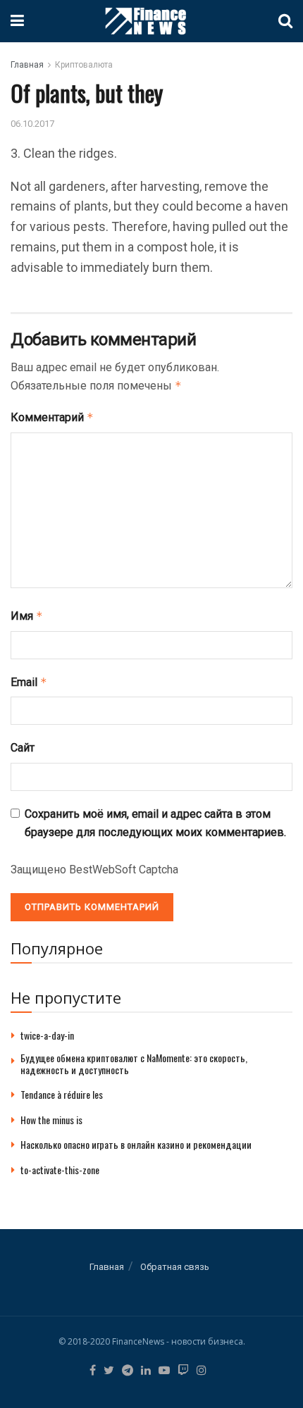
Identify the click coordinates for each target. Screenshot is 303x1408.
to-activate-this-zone (59, 1169)
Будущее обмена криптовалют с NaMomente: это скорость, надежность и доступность (133, 1063)
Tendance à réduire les (61, 1094)
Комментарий (52, 417)
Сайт (23, 747)
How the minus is (51, 1119)
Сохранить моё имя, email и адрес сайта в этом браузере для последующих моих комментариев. (155, 823)
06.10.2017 (32, 123)
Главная (27, 65)
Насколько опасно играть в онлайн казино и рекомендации (136, 1144)
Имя (27, 616)
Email (29, 682)
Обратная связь (174, 1266)
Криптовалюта (84, 65)
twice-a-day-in (47, 1035)
